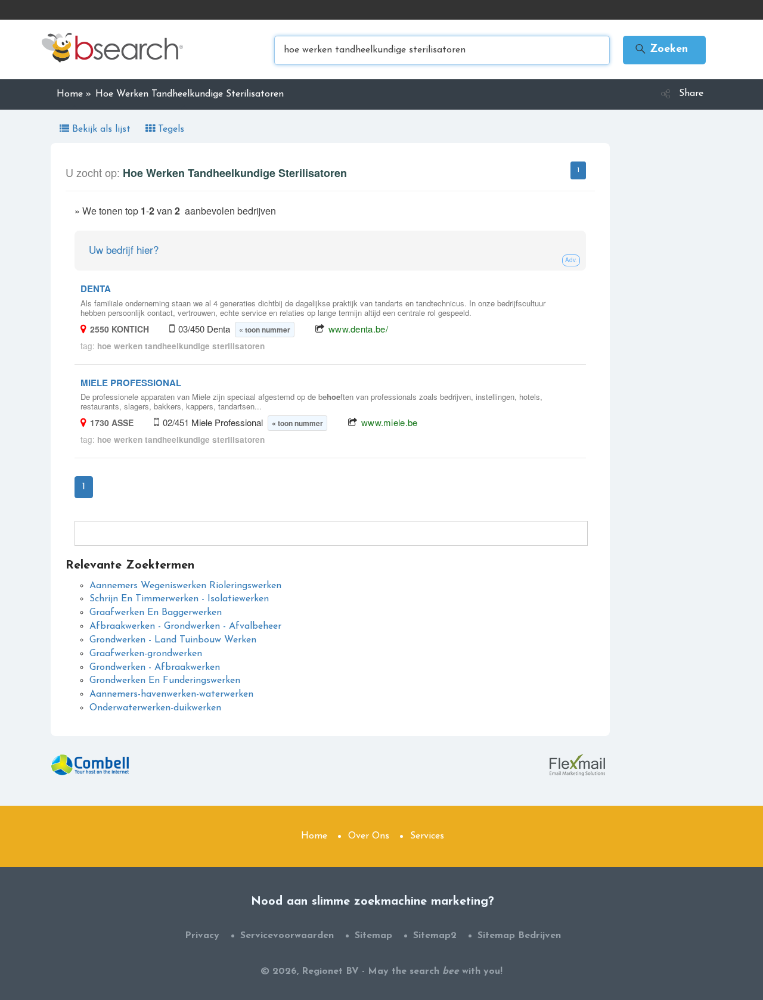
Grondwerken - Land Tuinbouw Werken (172, 640)
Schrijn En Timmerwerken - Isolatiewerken (179, 599)
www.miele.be (389, 422)
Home (314, 836)
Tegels (169, 129)
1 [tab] (578, 170)
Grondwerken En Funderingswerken (164, 680)
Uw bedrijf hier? (124, 249)
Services (427, 836)
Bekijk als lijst (101, 129)
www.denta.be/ (358, 328)
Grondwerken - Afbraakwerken (154, 667)
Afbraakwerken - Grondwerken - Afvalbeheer (185, 626)
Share (691, 93)
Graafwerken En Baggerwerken (155, 612)
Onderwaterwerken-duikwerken (155, 708)
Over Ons (368, 836)
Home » (74, 94)
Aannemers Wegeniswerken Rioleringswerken (185, 586)
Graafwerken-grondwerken (145, 654)
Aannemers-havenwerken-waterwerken (171, 694)
